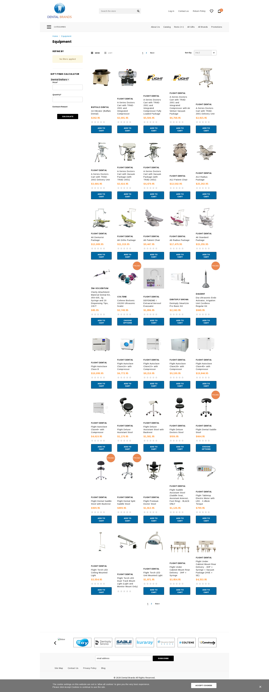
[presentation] (55, 642)
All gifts (191, 27)
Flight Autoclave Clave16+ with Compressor (125, 366)
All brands (203, 27)
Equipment (66, 36)
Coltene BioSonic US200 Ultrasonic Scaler (126, 303)
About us (155, 27)
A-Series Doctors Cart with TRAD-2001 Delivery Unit (205, 111)
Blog (103, 668)
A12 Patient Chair (179, 180)
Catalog (167, 27)
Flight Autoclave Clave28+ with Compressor (178, 366)
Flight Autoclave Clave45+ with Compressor (204, 366)
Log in (171, 11)
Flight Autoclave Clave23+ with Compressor (151, 366)
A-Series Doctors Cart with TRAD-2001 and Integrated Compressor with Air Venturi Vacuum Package (180, 105)
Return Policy (199, 11)
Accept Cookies (203, 685)
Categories (60, 27)
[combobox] (120, 11)
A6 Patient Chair (151, 240)
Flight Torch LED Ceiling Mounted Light (99, 573)
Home (55, 36)
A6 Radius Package (180, 240)
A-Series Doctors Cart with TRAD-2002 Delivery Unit (100, 177)
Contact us (183, 11)
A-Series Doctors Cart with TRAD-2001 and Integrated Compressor (126, 108)
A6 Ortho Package (126, 240)
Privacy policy (89, 668)
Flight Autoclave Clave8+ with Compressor (99, 429)
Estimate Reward (60, 107)
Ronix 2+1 (179, 27)
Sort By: (188, 53)
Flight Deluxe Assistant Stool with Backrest (153, 429)
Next (152, 53)
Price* (55, 82)
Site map (59, 668)
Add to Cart (101, 129)
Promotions (216, 27)
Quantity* (57, 95)
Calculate (67, 116)
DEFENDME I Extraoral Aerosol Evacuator (152, 303)
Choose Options (127, 321)
